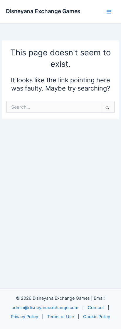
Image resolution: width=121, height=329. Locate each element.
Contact (96, 307)
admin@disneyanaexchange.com (45, 307)
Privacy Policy (24, 316)
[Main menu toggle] (109, 12)
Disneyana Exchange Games (43, 11)
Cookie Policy (96, 316)
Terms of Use (60, 316)
